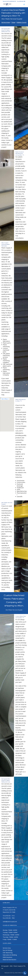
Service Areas (5, 22)
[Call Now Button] (25, 973)
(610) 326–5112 (13, 1)
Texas (13, 22)
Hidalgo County (22, 22)
